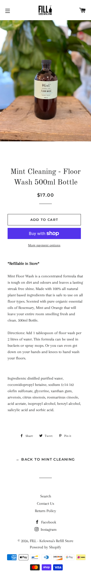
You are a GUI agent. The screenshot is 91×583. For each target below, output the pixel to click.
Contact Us (45, 503)
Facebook (48, 522)
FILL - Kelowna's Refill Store (51, 541)
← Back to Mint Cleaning (45, 459)
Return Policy (45, 511)
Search (45, 496)
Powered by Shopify (45, 547)
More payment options (44, 245)
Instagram (48, 529)
